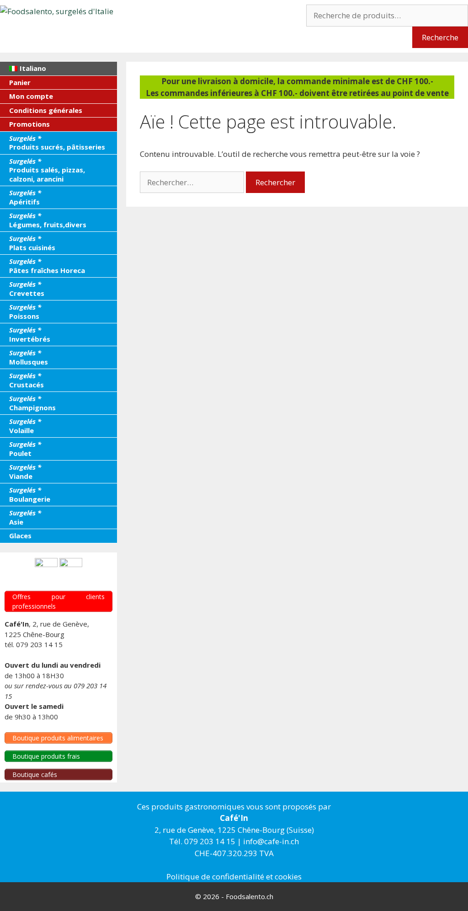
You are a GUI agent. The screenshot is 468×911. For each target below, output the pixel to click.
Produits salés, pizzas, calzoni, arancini (47, 169)
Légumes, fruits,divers (47, 220)
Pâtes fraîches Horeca (47, 266)
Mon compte (31, 96)
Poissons (25, 311)
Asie (25, 517)
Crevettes (26, 288)
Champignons (32, 403)
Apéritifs (25, 197)
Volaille (25, 426)
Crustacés (26, 380)
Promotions (29, 124)
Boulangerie (29, 494)
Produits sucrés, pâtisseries (57, 143)
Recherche (440, 37)
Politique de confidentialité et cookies (234, 876)
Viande (25, 471)
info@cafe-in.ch (271, 841)
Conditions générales (45, 110)
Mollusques (28, 357)
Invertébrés (29, 334)
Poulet (25, 448)
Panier (20, 82)
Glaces (20, 535)
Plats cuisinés (32, 243)
